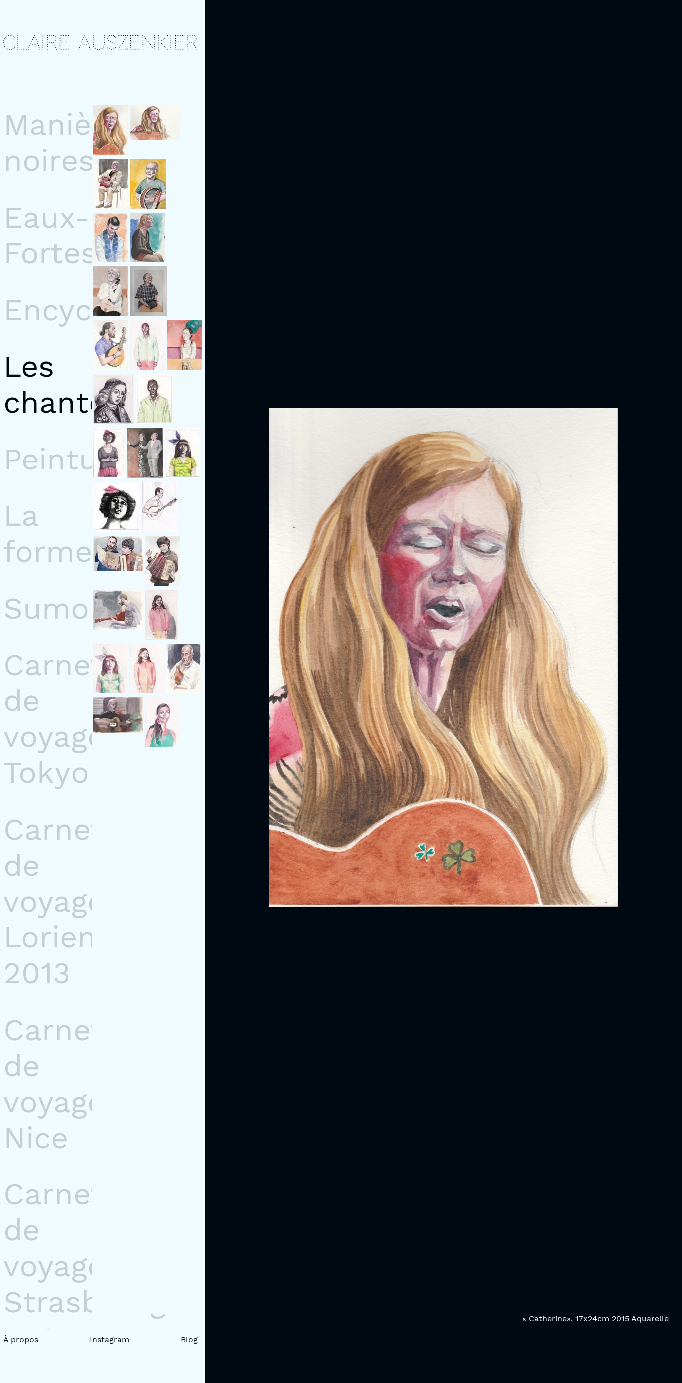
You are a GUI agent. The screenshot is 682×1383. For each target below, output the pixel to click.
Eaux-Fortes (50, 235)
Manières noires (70, 142)
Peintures (73, 459)
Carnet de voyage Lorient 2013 (56, 901)
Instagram (109, 1339)
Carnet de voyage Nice (54, 1083)
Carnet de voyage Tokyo (54, 718)
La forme (47, 533)
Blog (189, 1339)
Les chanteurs (78, 384)
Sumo (46, 608)
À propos (20, 1339)
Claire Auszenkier (100, 42)
